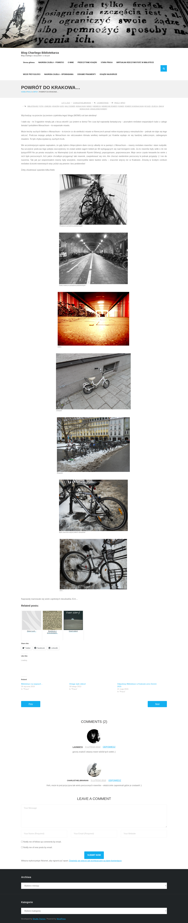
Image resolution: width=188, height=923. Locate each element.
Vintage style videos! (77, 684)
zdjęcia (154, 106)
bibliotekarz (32, 106)
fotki (41, 106)
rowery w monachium (134, 106)
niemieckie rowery (109, 106)
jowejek (47, 106)
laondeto (78, 747)
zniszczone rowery (98, 109)
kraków (55, 106)
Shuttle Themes (39, 919)
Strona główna (29, 62)
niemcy (89, 106)
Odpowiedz (109, 747)
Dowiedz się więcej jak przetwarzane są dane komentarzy (95, 861)
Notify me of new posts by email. (37, 847)
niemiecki (97, 106)
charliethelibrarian (82, 103)
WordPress (61, 919)
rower (121, 106)
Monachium (81, 106)
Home (23, 92)
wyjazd (147, 106)
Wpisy (35, 92)
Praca (29, 92)
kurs (62, 106)
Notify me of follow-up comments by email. (42, 842)
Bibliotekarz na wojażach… (32, 684)
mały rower (70, 106)
